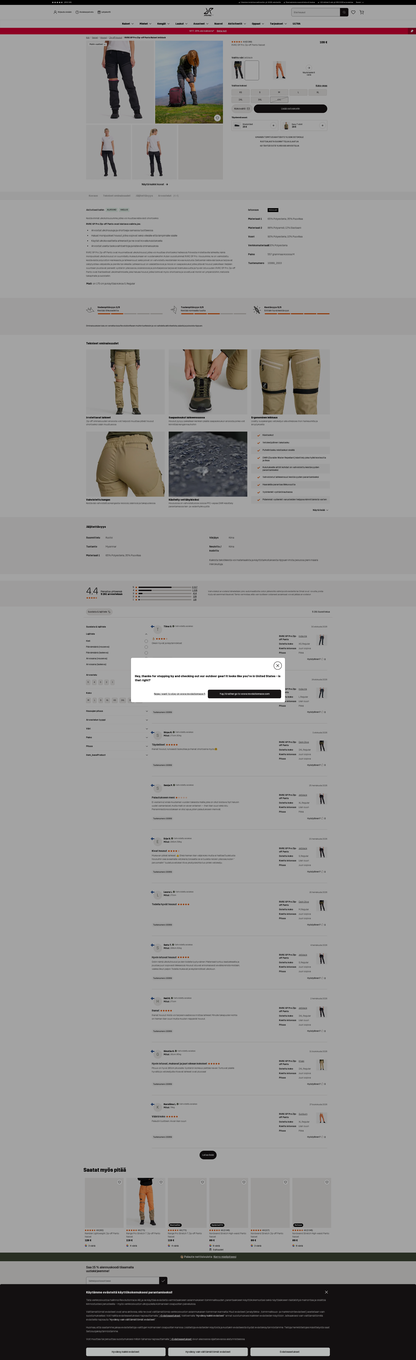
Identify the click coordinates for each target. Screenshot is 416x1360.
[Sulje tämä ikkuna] (277, 665)
